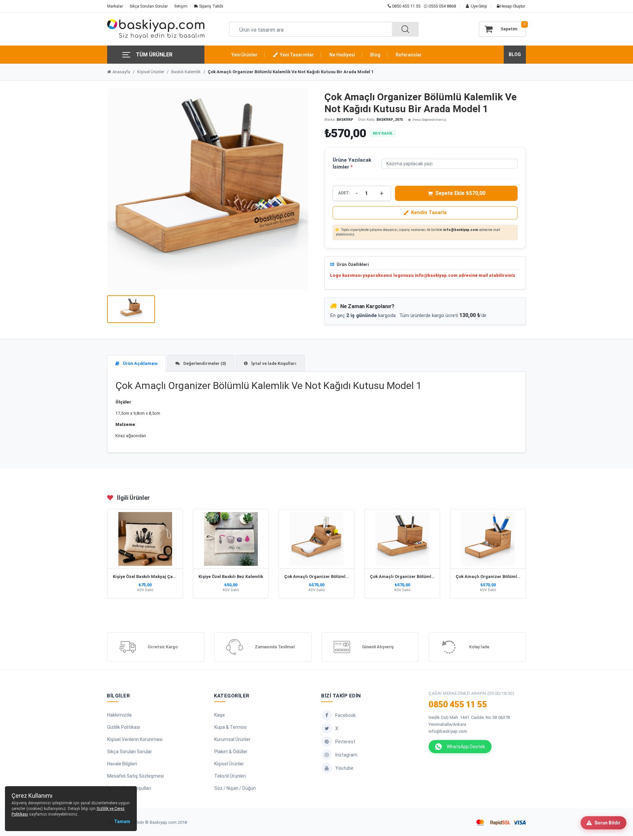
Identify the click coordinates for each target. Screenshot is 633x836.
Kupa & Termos (230, 727)
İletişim (181, 6)
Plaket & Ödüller (231, 751)
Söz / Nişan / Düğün (235, 788)
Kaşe (219, 715)
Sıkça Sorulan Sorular (149, 6)
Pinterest (345, 741)
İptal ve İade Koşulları (273, 363)
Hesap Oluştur (512, 6)
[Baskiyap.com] (155, 29)
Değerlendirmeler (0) (204, 363)
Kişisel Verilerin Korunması (135, 739)
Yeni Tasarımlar (296, 54)
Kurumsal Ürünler (232, 739)
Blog (375, 54)
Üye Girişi (478, 6)
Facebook (345, 715)
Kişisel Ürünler (150, 71)
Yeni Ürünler (244, 54)
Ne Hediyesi (342, 54)
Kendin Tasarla (429, 212)
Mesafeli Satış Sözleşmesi (135, 776)
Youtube (344, 768)
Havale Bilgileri (122, 763)
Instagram (346, 754)
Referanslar (409, 54)
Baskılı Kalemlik (186, 71)
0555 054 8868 (442, 6)
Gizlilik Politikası (123, 727)
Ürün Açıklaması (140, 363)
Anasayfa (121, 71)
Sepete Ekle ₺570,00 (460, 193)
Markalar (115, 6)
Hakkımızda (119, 715)
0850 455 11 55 (405, 6)
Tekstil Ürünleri (230, 776)
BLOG (515, 54)
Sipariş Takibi (210, 6)
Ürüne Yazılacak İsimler (352, 163)
